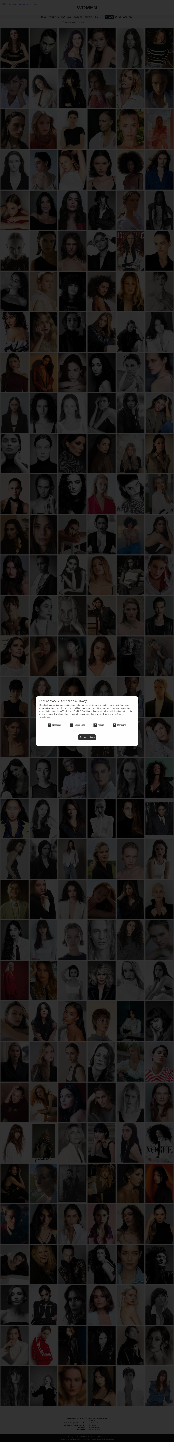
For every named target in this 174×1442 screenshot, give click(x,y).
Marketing (121, 725)
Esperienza (80, 725)
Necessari (57, 725)
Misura (101, 725)
